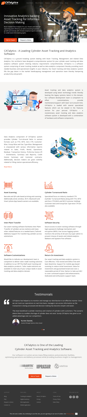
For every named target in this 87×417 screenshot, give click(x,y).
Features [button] (47, 3)
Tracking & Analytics (25, 396)
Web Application (24, 402)
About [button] (66, 3)
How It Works (30, 3)
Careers (39, 402)
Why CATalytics (39, 3)
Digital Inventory (24, 399)
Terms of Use (56, 396)
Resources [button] (54, 3)
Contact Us (7, 405)
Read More (8, 167)
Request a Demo (80, 3)
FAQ (5, 399)
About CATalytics (41, 396)
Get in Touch (10, 40)
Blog (5, 396)
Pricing (61, 3)
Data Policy (56, 402)
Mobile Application (25, 405)
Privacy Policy (56, 399)
